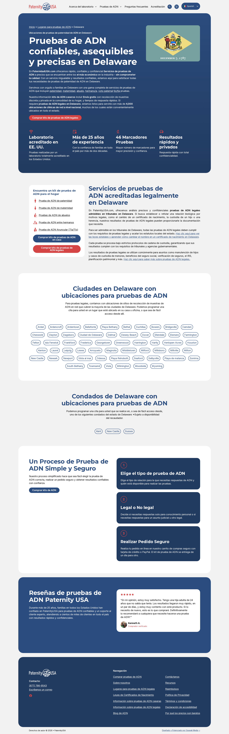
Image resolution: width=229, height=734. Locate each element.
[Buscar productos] (170, 7)
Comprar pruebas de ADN (127, 676)
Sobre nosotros (121, 682)
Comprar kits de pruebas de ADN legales (55, 117)
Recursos (170, 682)
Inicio (32, 27)
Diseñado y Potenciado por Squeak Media (180, 730)
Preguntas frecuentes (136, 6)
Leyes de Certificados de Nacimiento (133, 695)
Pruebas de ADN (109, 6)
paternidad (55, 91)
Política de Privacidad (177, 695)
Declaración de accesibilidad (181, 707)
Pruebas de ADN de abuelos (54, 215)
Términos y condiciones (178, 701)
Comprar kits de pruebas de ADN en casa (56, 238)
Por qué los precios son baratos (182, 713)
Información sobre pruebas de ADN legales (136, 707)
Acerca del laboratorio (81, 6)
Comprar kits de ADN (44, 490)
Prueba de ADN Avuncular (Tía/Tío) (58, 229)
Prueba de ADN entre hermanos (56, 222)
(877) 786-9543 (38, 685)
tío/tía (117, 91)
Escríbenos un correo (40, 689)
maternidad (69, 91)
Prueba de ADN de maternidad (56, 208)
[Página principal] (42, 6)
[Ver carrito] (176, 7)
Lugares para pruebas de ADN (54, 27)
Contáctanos (172, 676)
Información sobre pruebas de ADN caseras (137, 701)
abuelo (80, 91)
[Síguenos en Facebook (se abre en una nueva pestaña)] (30, 695)
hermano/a (91, 91)
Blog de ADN (120, 713)
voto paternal (105, 91)
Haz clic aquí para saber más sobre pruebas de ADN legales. (157, 259)
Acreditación (158, 6)
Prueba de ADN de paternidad (55, 200)
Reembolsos (172, 689)
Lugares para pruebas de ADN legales (134, 689)
